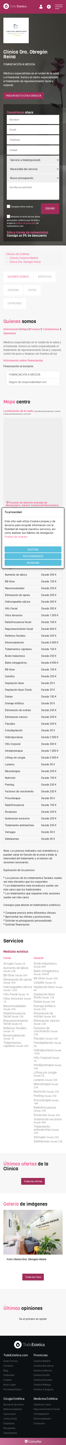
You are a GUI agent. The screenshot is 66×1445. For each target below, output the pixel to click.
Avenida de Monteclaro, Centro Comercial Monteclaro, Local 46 (32, 505)
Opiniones (9, 333)
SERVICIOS (44, 276)
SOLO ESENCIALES (33, 556)
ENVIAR (50, 208)
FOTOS (32, 290)
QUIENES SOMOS (18, 276)
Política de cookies (16, 536)
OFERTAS (13, 290)
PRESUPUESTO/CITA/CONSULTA (23, 95)
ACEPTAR (33, 549)
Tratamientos (50, 329)
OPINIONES (15, 303)
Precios (35, 329)
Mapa (24, 329)
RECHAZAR (33, 563)
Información (11, 329)
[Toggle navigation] (59, 7)
